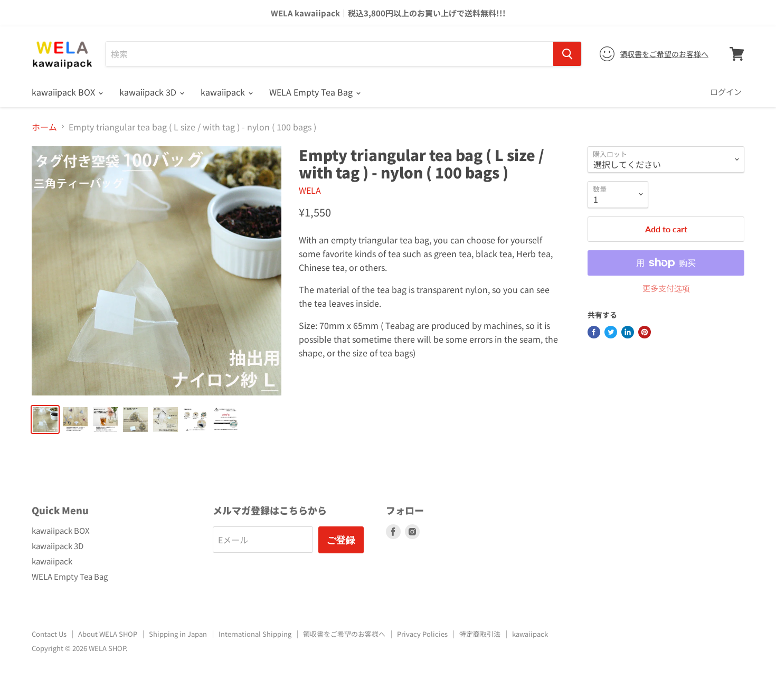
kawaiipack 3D (148, 92)
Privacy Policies (422, 634)
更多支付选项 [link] (666, 288)
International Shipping (255, 634)
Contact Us (49, 634)
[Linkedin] (627, 332)
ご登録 (341, 539)
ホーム (44, 126)
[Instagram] (412, 531)
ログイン (726, 91)
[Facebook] (594, 332)
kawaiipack (224, 92)
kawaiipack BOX (64, 92)
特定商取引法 (479, 634)
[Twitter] (610, 332)
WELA (310, 190)
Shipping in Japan (178, 634)
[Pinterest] (644, 332)
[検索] (567, 54)
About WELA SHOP (107, 634)
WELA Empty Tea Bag (312, 92)
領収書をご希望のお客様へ (664, 54)
